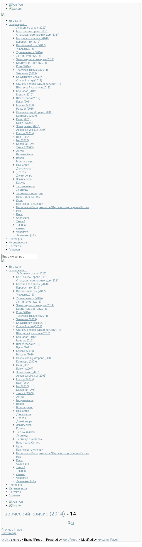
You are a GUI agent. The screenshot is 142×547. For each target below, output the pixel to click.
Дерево (21, 172)
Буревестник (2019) (28, 41)
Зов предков (24, 179)
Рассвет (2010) (25, 108)
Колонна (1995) (25, 143)
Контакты (15, 246)
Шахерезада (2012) (28, 98)
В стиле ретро (24, 161)
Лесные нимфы (25, 186)
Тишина (21, 224)
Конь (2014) (23, 66)
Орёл (19, 200)
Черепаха (22, 231)
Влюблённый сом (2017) (31, 45)
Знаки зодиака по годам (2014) (35, 59)
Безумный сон (24, 154)
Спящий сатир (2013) (29, 80)
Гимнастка (22, 165)
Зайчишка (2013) (26, 73)
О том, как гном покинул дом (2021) (37, 34)
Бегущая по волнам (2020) (32, 38)
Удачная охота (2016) (29, 52)
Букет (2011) (24, 101)
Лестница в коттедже (29, 193)
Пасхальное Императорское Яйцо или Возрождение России (52, 207)
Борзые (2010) (25, 105)
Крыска (20, 182)
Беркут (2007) (24, 122)
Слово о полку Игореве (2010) (34, 112)
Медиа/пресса (18, 242)
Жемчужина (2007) (28, 126)
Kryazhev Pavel (107, 539)
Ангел (20, 150)
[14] (71, 523)
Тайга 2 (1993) (25, 147)
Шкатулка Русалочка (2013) (33, 87)
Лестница (22, 189)
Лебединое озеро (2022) (31, 27)
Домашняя (15, 20)
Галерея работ (18, 24)
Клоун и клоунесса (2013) (31, 76)
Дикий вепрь (24, 175)
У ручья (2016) (25, 48)
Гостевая (14, 249)
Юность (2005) (25, 133)
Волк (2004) (23, 136)
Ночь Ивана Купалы (28, 196)
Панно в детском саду (29, 203)
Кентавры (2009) (26, 115)
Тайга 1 (20, 221)
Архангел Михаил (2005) (31, 129)
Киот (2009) (23, 119)
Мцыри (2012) (24, 94)
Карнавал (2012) (26, 91)
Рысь (19, 214)
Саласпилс (22, 217)
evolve (5, 539)
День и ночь (23, 168)
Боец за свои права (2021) (32, 31)
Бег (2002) (22, 140)
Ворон (20, 157)
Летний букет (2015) (28, 55)
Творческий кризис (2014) (32, 69)
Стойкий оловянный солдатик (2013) (38, 84)
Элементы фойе (26, 235)
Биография (16, 239)
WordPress (69, 539)
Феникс (20, 228)
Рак (18, 210)
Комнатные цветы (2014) (31, 62)
